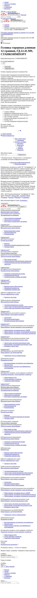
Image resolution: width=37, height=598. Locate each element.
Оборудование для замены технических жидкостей (20, 333)
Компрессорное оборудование (13, 286)
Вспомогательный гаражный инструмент (17, 245)
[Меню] (2, 21)
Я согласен (4, 203)
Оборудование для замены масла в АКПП (17, 330)
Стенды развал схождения (9, 253)
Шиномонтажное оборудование (10, 228)
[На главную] (10, 15)
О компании (8, 7)
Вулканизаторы (9, 234)
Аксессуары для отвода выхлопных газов (17, 343)
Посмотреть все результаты (9, 544)
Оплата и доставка (10, 4)
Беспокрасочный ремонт (11, 319)
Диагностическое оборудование (10, 256)
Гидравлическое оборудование (10, 270)
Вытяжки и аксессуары (11, 346)
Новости (7, 5)
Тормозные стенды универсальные (15, 355)
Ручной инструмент (7, 240)
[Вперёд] (2, 41)
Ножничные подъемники (12, 220)
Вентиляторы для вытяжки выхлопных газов (18, 344)
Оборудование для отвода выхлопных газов (14, 340)
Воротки (7, 243)
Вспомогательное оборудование (14, 321)
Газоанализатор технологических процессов (18, 261)
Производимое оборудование (10, 212)
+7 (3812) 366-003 (10, 12)
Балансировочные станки (12, 231)
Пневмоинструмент (7, 360)
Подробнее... (24, 200)
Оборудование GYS (10, 377)
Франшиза (20, 150)
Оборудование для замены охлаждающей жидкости (20, 332)
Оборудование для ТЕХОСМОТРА (11, 352)
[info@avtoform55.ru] (4, 12)
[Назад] (2, 36)
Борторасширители (10, 232)
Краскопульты (8, 365)
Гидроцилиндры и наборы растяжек (15, 277)
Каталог (23, 15)
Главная (6, 25)
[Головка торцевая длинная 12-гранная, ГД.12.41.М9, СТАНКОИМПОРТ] (18, 33)
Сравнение (5, 18)
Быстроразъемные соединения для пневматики (18, 363)
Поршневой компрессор (11, 288)
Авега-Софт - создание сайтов (20, 195)
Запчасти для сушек (10, 297)
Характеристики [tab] (9, 68)
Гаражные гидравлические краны (14, 273)
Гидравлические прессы (11, 275)
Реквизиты (20, 145)
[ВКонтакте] (20, 131)
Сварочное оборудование (12, 381)
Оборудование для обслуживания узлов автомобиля (17, 327)
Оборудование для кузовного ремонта (12, 314)
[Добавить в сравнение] (4, 63)
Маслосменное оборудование (10, 302)
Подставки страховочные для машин (15, 221)
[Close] (11, 555)
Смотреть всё (5, 224)
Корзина (13, 18)
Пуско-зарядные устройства (12, 379)
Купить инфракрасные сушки (10, 294)
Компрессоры (5, 283)
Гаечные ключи (9, 247)
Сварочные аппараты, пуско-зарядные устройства (16, 374)
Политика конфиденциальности (20, 162)
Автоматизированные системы (13, 305)
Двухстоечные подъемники (12, 218)
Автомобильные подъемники (10, 215)
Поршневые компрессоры (12, 289)
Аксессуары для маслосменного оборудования (18, 306)
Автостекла (7, 317)
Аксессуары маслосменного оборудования (17, 308)
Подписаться (22, 154)
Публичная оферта (20, 164)
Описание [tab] (7, 66)
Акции (6, 2)
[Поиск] (19, 17)
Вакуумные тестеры (10, 259)
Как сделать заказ (20, 138)
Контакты (7, 8)
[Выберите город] (2, 12)
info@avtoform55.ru (8, 135)
